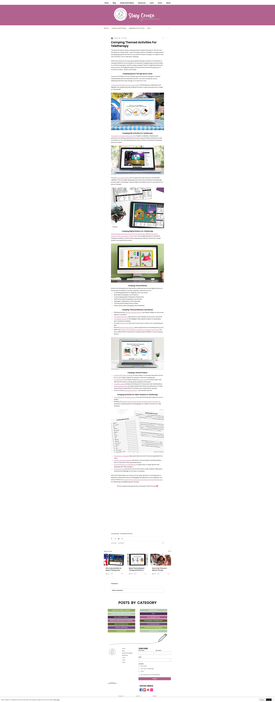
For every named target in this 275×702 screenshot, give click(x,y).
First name (141, 652)
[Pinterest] (148, 692)
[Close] (273, 700)
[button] (169, 28)
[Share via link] (122, 540)
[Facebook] (141, 692)
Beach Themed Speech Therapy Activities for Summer (136, 571)
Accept (268, 699)
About (124, 664)
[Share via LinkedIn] (118, 540)
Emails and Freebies (127, 655)
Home (123, 650)
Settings (262, 699)
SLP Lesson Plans (115, 535)
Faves (123, 662)
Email (140, 659)
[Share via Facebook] (111, 540)
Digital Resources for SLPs (137, 28)
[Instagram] (151, 692)
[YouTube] (144, 692)
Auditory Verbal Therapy (119, 28)
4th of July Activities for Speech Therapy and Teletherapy (114, 571)
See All (169, 553)
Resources (125, 657)
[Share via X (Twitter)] (115, 540)
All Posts (106, 28)
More (148, 28)
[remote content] (137, 510)
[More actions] (163, 38)
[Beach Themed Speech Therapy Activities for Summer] (137, 561)
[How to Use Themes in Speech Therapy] (160, 561)
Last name (158, 652)
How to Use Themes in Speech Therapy (159, 571)
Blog (123, 652)
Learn (123, 659)
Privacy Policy (56, 699)
